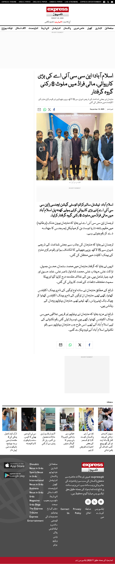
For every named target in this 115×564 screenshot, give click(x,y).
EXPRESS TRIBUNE (9, 2)
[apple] (18, 465)
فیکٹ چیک (7, 28)
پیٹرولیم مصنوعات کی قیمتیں (51, 517)
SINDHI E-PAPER (56, 2)
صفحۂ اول (109, 28)
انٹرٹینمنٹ (33, 28)
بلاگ (55, 533)
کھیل (89, 28)
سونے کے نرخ (52, 508)
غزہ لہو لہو (53, 472)
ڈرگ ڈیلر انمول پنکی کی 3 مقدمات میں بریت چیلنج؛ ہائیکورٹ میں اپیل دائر (10, 442)
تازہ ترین (98, 28)
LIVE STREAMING (71, 2)
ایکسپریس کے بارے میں (99, 513)
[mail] (60, 345)
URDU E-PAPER (25, 2)
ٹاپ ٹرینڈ (45, 28)
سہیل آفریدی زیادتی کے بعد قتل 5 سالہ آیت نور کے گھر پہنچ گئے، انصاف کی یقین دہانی (106, 442)
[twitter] (79, 345)
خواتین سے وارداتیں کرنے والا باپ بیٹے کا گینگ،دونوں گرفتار (67, 440)
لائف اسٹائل (20, 28)
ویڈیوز (55, 541)
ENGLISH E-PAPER (40, 2)
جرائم (55, 545)
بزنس (55, 537)
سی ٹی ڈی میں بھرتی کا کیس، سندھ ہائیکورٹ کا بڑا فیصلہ (29, 438)
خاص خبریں (79, 28)
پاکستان (67, 28)
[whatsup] (70, 345)
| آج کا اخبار (66, 22)
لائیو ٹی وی (58, 22)
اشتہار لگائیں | (50, 22)
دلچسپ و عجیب (51, 500)
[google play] (18, 475)
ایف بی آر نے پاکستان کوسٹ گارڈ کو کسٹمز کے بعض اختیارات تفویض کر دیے (87, 442)
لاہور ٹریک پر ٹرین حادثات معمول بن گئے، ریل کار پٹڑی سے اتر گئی (48, 438)
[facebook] (89, 345)
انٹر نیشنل (56, 28)
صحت (55, 504)
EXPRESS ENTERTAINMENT (91, 2)
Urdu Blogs (34, 504)
